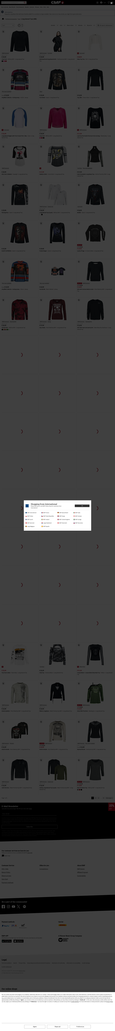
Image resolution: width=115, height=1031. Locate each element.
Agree (35, 1026)
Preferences (80, 1027)
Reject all (57, 1026)
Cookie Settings (75, 1001)
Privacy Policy (109, 1001)
